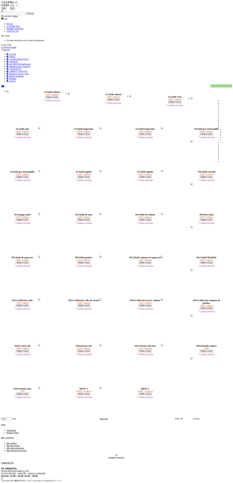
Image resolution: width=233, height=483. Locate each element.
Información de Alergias (221, 85)
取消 (12, 8)
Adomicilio (11, 430)
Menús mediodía (16, 76)
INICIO (9, 24)
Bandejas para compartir (19, 66)
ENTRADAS (14, 69)
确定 (4, 8)
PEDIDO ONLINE (14, 29)
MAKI (11, 57)
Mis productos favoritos (16, 450)
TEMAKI (13, 62)
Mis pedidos (11, 443)
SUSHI (12, 54)
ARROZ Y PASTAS (17, 71)
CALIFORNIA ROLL (18, 59)
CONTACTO (12, 31)
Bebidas (12, 78)
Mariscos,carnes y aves (18, 74)
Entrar (15, 16)
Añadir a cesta (52, 97)
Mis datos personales (15, 448)
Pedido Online (12, 433)
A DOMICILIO (13, 26)
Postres (12, 81)
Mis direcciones (13, 446)
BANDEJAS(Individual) (19, 64)
